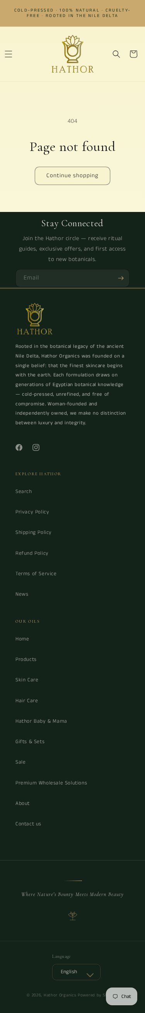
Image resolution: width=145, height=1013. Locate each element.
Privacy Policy (32, 512)
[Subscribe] (120, 278)
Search (23, 491)
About (22, 803)
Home (22, 639)
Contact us (28, 824)
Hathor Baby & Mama (41, 721)
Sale (20, 762)
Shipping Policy (33, 532)
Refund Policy (32, 553)
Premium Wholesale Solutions (51, 783)
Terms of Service (36, 574)
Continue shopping (72, 175)
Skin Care (26, 680)
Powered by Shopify (98, 995)
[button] (8, 54)
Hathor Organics (60, 995)
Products (26, 659)
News (21, 594)
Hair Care (26, 701)
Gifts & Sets (29, 741)
